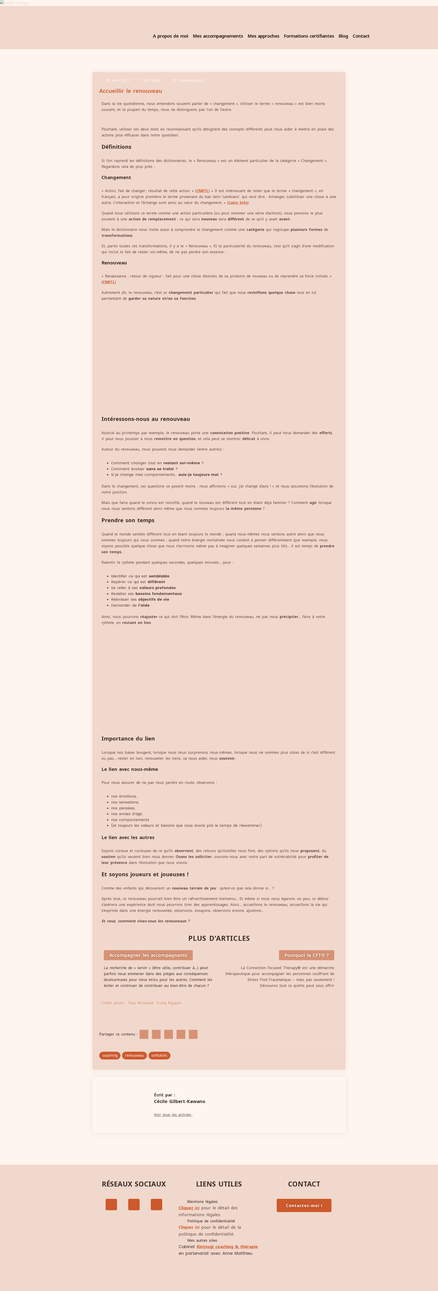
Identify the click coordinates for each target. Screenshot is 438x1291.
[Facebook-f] (111, 1204)
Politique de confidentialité (211, 1220)
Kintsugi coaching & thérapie (227, 1246)
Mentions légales (202, 1201)
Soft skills (151, 80)
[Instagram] (134, 1204)
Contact (361, 36)
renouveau (134, 1055)
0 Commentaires (188, 80)
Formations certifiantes (309, 36)
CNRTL (202, 190)
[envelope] (181, 1034)
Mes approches (263, 36)
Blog (343, 36)
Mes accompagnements (218, 36)
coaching (109, 1055)
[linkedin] (168, 1034)
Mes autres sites (202, 1240)
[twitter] (156, 1034)
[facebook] (144, 1034)
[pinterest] (193, 1034)
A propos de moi (170, 36)
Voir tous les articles (173, 1114)
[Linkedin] (156, 1204)
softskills (159, 1055)
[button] (219, 1202)
